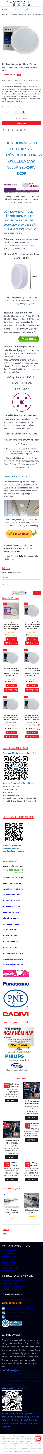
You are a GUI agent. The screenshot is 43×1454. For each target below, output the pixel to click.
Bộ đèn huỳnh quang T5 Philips (32, 1211)
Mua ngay (22, 123)
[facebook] (14, 4)
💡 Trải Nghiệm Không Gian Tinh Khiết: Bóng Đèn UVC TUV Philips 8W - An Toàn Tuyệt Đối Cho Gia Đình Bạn (11, 1085)
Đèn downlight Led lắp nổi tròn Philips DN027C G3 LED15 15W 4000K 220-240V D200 (32, 718)
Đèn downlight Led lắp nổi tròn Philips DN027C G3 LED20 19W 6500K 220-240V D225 (32, 625)
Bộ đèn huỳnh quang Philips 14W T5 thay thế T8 (11, 1212)
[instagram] (29, 4)
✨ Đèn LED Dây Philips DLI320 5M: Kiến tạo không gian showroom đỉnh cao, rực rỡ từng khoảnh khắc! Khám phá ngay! (11, 1164)
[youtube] (24, 4)
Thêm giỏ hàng (22, 118)
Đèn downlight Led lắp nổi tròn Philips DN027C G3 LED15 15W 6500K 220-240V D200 (11, 718)
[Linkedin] (17, 130)
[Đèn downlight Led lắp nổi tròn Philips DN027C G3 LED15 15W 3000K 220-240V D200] (21, 9)
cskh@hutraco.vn (30, 2)
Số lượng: (5, 112)
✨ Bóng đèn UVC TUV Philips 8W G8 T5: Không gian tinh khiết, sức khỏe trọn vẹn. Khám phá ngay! (11, 1142)
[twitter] (19, 4)
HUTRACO (6, 1234)
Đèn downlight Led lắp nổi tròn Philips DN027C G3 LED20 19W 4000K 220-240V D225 (11, 672)
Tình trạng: (5, 107)
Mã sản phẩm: (6, 81)
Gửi (37, 593)
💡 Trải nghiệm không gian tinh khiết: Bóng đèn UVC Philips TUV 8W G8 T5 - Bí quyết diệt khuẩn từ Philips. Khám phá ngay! (31, 1102)
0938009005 (18, 2)
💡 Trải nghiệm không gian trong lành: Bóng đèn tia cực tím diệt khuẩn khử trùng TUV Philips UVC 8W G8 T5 (31, 1125)
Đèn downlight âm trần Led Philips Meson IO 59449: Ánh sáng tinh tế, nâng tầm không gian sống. (11, 625)
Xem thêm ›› (11, 1101)
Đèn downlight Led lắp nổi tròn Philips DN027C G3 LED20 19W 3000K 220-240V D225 (32, 672)
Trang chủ (5, 14)
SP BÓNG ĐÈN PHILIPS (18, 14)
